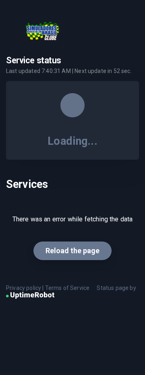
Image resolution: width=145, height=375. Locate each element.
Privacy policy (23, 288)
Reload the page (72, 250)
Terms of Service (67, 288)
